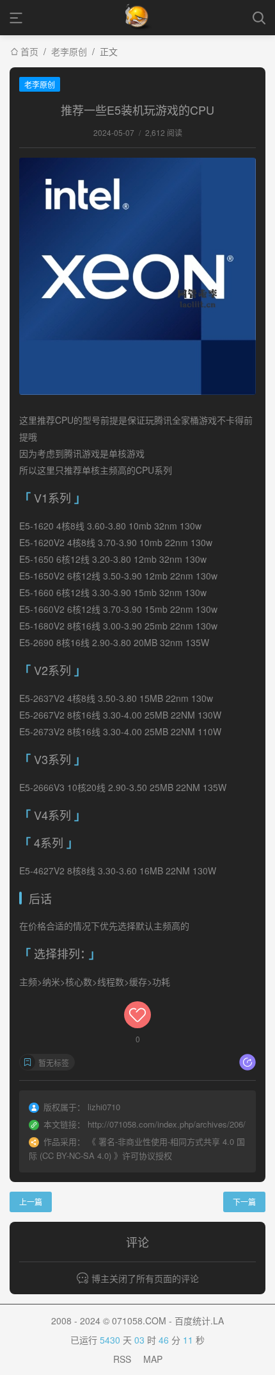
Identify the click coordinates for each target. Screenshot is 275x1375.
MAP (152, 1359)
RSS (122, 1359)
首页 (29, 51)
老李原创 (69, 51)
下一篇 (244, 1201)
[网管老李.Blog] (137, 17)
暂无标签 (53, 1062)
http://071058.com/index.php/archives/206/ (167, 1124)
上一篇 (30, 1201)
